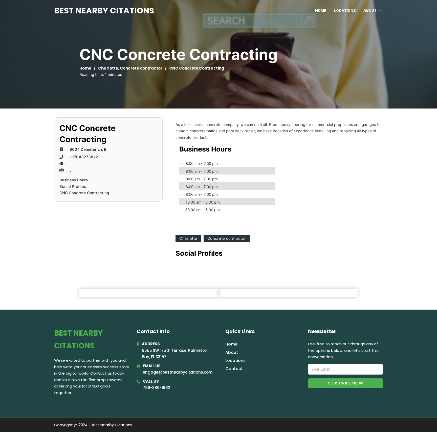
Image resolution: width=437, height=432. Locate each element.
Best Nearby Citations (104, 10)
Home (320, 10)
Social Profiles (72, 186)
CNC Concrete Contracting (84, 192)
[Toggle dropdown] (381, 11)
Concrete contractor (141, 68)
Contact (234, 369)
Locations (345, 10)
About (231, 352)
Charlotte (108, 68)
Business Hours (73, 180)
